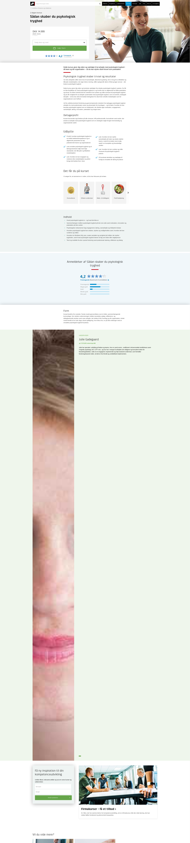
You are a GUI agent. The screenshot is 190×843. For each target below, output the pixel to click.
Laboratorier (121, 3)
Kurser (128, 3)
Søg (100, 3)
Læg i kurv (61, 48)
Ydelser (105, 3)
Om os (149, 3)
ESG (144, 3)
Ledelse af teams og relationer (41, 8)
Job (140, 3)
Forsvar (134, 3)
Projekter (112, 3)
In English (156, 3)
